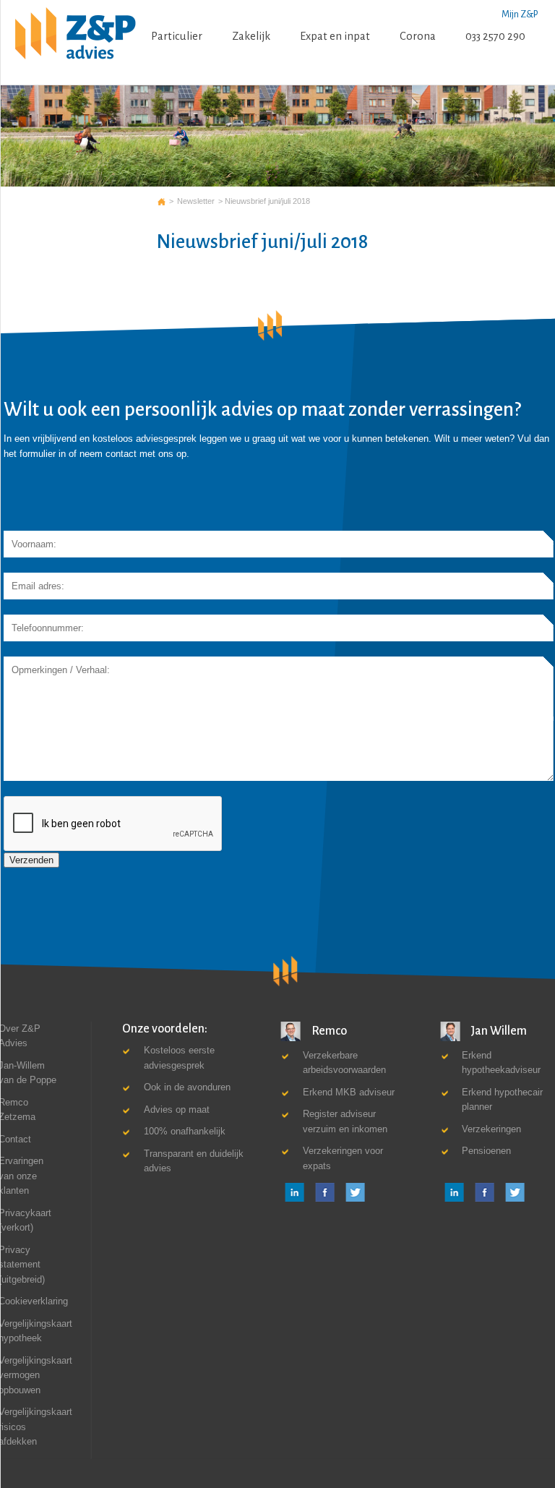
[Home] (75, 33)
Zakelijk (251, 36)
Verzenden (31, 860)
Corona (418, 36)
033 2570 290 (495, 36)
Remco (328, 1030)
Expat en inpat (335, 36)
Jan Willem (497, 1030)
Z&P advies (161, 201)
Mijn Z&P (520, 14)
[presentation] (113, 824)
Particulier (176, 36)
